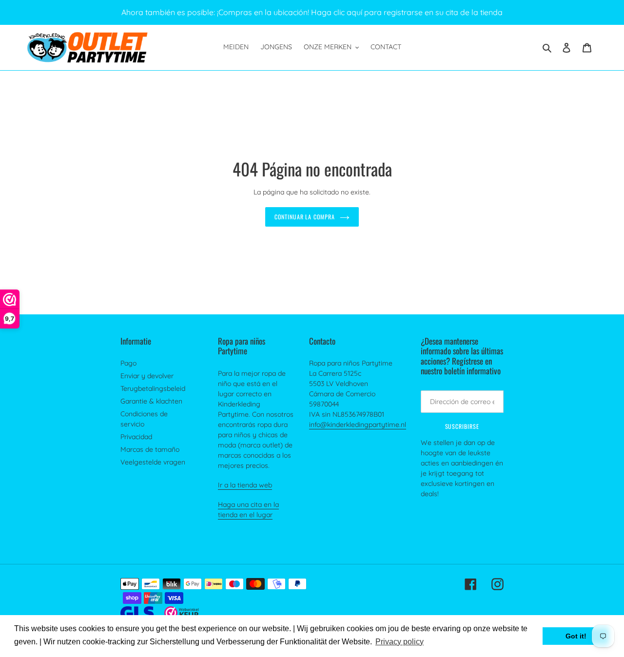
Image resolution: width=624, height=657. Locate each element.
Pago (128, 363)
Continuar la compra (304, 217)
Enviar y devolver (147, 375)
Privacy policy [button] (399, 642)
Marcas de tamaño (149, 449)
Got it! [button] (576, 636)
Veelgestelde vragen (152, 462)
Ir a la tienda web (245, 485)
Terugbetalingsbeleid (152, 388)
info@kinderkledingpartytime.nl (357, 424)
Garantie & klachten (151, 401)
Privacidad (136, 436)
